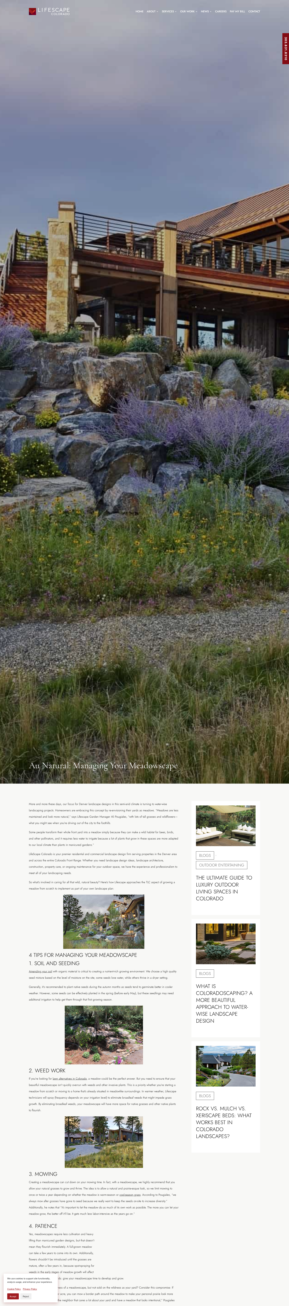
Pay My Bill (237, 11)
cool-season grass (130, 1195)
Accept (13, 1296)
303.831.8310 (286, 48)
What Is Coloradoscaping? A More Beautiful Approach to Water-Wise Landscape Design (224, 1003)
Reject (26, 1296)
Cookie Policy (14, 1288)
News (205, 11)
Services (168, 11)
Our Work (187, 11)
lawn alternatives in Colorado (70, 1079)
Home (139, 11)
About (151, 11)
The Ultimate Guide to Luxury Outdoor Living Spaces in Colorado (224, 888)
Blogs (205, 855)
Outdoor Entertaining (221, 865)
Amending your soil (40, 971)
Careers (221, 11)
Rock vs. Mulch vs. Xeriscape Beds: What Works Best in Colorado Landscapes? (224, 1122)
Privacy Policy (30, 1288)
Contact (254, 11)
